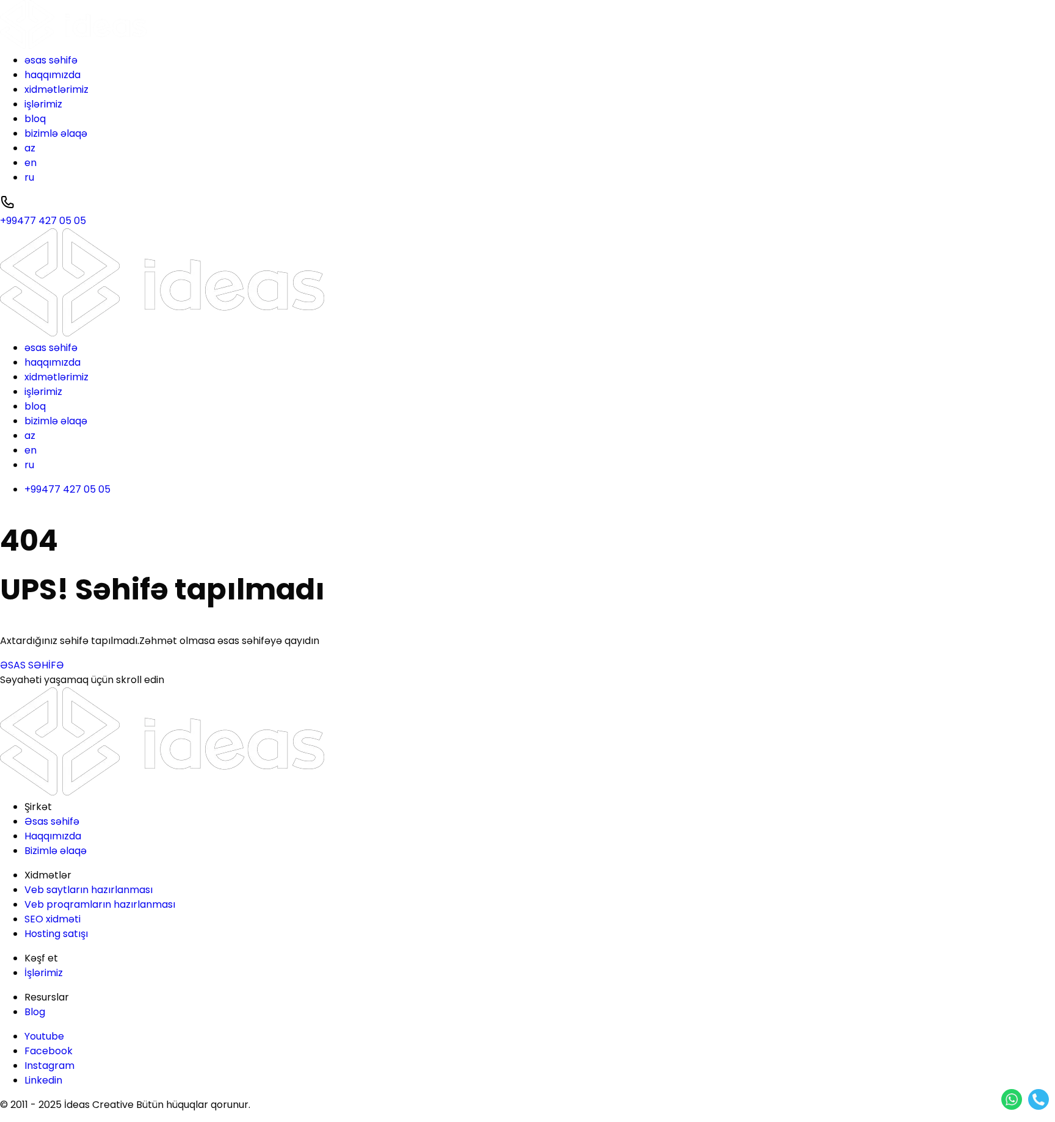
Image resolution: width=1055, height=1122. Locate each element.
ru (29, 177)
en (30, 163)
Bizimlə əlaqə (55, 851)
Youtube (44, 1036)
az (29, 148)
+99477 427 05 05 (67, 489)
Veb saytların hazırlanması (88, 890)
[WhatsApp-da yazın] (1011, 1099)
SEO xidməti (52, 919)
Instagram (49, 1066)
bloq (35, 119)
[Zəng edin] (1038, 1099)
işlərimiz (43, 104)
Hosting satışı (56, 934)
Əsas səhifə (51, 821)
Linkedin (43, 1080)
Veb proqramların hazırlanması (99, 904)
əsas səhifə (51, 60)
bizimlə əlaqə (55, 133)
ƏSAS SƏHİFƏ (32, 665)
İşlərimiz (43, 973)
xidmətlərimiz (56, 89)
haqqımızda (52, 75)
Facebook (48, 1051)
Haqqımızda (52, 836)
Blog (34, 1012)
